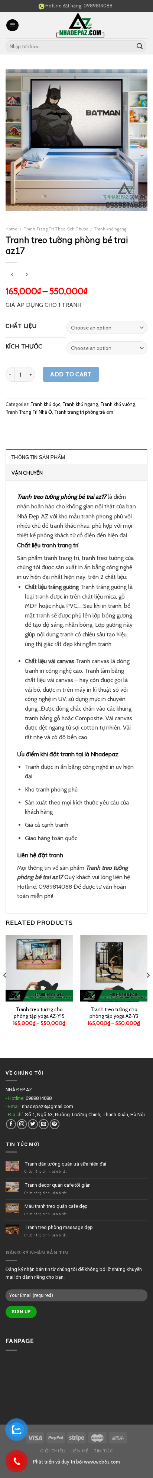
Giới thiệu (53, 1451)
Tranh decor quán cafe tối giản (58, 1185)
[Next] (148, 990)
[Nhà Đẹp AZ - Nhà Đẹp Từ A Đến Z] (80, 25)
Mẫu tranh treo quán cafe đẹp (56, 1206)
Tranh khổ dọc (45, 404)
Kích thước (24, 347)
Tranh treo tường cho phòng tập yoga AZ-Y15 (39, 1012)
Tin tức (103, 1451)
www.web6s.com (102, 1462)
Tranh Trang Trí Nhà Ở (29, 412)
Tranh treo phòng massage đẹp (59, 1227)
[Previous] (5, 990)
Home (11, 229)
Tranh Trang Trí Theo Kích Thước (56, 229)
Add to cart (70, 374)
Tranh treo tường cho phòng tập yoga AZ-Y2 (114, 1012)
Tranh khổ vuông (117, 404)
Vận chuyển (27, 473)
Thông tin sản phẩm (38, 457)
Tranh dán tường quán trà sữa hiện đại (65, 1164)
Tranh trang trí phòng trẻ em (83, 412)
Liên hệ (79, 1451)
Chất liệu (21, 326)
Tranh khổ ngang (110, 229)
